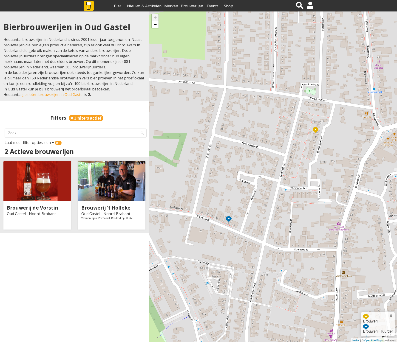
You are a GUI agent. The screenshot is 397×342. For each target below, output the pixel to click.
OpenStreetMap (373, 340)
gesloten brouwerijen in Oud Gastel (52, 94)
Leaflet (356, 340)
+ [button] (155, 17)
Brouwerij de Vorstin (32, 208)
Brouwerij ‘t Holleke (105, 208)
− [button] (155, 24)
